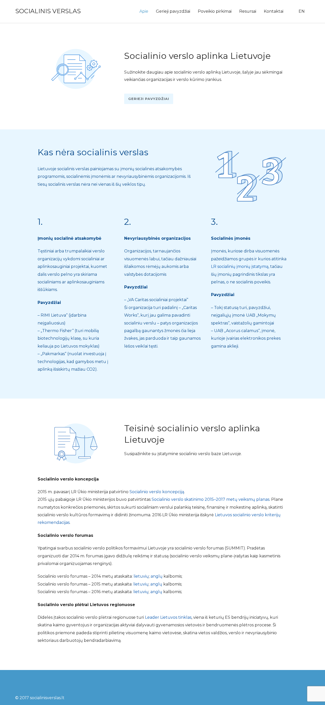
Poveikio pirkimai (215, 11)
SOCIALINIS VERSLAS (48, 11)
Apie (143, 11)
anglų (156, 576)
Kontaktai (273, 11)
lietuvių (141, 576)
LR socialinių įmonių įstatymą (239, 266)
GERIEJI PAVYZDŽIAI (148, 99)
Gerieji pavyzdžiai (173, 11)
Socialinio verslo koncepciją (156, 491)
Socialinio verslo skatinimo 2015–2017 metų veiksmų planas (210, 499)
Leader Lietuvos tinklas (168, 617)
